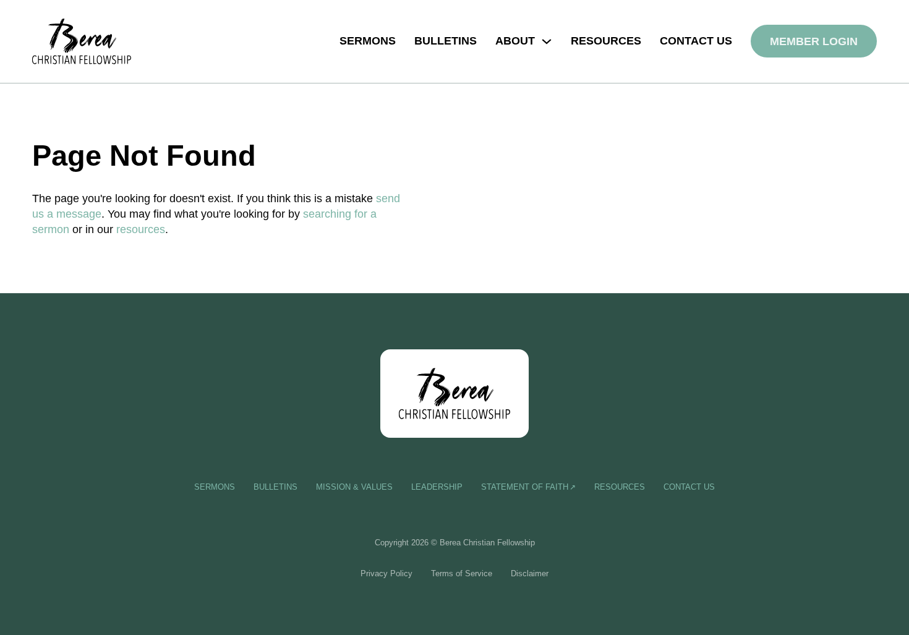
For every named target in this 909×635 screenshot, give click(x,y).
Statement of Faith (524, 487)
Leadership (437, 487)
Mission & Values (354, 487)
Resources (606, 41)
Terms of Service (461, 573)
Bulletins (445, 41)
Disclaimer (529, 573)
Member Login (814, 41)
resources (140, 229)
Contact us (696, 41)
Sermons (367, 41)
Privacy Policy (386, 573)
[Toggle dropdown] (546, 41)
